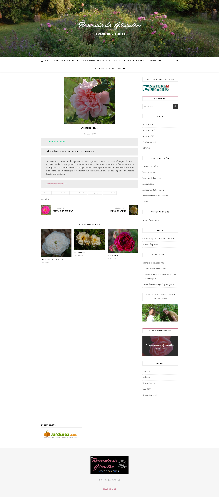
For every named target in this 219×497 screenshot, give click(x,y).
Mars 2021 (146, 389)
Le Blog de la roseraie (134, 61)
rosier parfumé (110, 193)
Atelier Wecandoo (150, 220)
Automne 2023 (148, 130)
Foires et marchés (150, 166)
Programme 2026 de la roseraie (100, 61)
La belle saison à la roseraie (154, 269)
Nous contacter (117, 68)
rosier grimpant (95, 193)
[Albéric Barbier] (133, 210)
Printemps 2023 (149, 142)
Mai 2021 (146, 371)
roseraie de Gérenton (78, 193)
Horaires (99, 68)
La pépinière (148, 184)
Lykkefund (79, 253)
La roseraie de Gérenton (153, 190)
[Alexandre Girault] (46, 210)
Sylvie (46, 199)
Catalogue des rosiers (66, 61)
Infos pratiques (149, 172)
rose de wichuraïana (60, 193)
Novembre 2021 (149, 383)
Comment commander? (56, 184)
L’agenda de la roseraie (152, 178)
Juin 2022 (146, 148)
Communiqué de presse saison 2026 (158, 238)
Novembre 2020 (149, 395)
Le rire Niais (114, 255)
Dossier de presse (150, 244)
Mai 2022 (146, 377)
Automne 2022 (148, 124)
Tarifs (145, 202)
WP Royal (116, 480)
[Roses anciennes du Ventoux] (109, 27)
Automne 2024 (148, 136)
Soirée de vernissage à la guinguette (158, 284)
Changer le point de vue (153, 263)
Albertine (46, 193)
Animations (156, 61)
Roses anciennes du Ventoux (155, 196)
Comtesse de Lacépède (52, 260)
